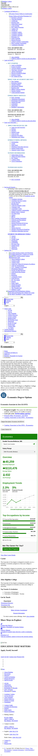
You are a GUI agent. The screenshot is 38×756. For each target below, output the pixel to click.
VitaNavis (14, 247)
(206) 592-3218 (16, 737)
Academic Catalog (16, 32)
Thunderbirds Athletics (23, 291)
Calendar (8, 301)
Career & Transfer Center (18, 205)
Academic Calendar (16, 33)
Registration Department (18, 100)
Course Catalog (12, 316)
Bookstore (14, 275)
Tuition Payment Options (18, 156)
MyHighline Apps (13, 320)
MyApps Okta (15, 244)
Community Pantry (16, 277)
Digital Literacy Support (18, 212)
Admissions (7, 685)
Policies (13, 281)
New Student (15, 81)
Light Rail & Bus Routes (18, 272)
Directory (7, 675)
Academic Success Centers (18, 201)
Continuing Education (17, 45)
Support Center (15, 221)
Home (6, 351)
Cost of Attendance (16, 161)
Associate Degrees (16, 19)
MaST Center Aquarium (25, 294)
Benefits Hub (15, 204)
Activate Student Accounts (18, 68)
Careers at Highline (9, 677)
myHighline (14, 242)
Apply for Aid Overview (18, 127)
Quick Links (7, 308)
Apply (7, 302)
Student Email (15, 245)
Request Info (9, 299)
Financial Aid (8, 686)
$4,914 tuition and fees (22, 413)
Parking (13, 273)
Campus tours (13, 657)
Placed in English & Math (18, 73)
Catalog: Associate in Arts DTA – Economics (18, 417)
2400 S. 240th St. (9, 719)
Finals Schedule (15, 38)
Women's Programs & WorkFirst (20, 229)
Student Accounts (9, 700)
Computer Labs (15, 207)
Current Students (9, 329)
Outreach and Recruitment (18, 220)
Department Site (5, 605)
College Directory (13, 315)
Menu (3, 3)
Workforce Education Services (19, 147)
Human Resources (9, 678)
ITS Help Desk (15, 213)
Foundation (7, 702)
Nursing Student (15, 91)
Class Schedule (12, 313)
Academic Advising (16, 35)
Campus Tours (15, 262)
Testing (14, 691)
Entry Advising (15, 97)
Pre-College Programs (17, 27)
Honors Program (16, 40)
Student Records (16, 102)
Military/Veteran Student (18, 89)
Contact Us (7, 740)
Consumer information (18, 750)
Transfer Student (16, 84)
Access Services (15, 202)
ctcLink (13, 237)
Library (13, 215)
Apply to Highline (16, 65)
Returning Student (16, 83)
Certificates (14, 21)
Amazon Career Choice (17, 150)
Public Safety (15, 283)
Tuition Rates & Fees (17, 155)
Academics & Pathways (11, 11)
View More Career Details (8, 555)
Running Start (15, 22)
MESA (13, 216)
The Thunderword (16, 288)
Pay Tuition (14, 158)
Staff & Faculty (8, 680)
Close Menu (4, 5)
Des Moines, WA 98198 (11, 721)
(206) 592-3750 (13, 734)
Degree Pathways (9, 699)
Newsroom (7, 674)
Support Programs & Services (19, 223)
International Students (10, 331)
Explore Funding (16, 67)
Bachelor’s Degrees (16, 18)
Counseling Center (16, 208)
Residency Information (17, 107)
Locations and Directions (26, 253)
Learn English (15, 25)
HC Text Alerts (15, 280)
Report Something (9, 711)
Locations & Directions (10, 707)
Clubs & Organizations (17, 265)
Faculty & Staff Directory (18, 270)
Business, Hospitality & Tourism (13, 356)
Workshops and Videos (17, 137)
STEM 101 (14, 30)
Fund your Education (10, 122)
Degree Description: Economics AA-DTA (11, 421)
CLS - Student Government (19, 267)
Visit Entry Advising (17, 70)
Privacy (27, 748)
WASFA (13, 130)
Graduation (14, 104)
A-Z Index (11, 328)
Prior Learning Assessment (18, 43)
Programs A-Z (15, 37)
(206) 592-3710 (13, 731)
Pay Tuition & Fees (16, 76)
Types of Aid (15, 134)
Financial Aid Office (17, 135)
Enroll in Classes (16, 75)
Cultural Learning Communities (20, 210)
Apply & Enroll (8, 60)
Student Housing (16, 285)
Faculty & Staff (12, 323)
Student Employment (17, 148)
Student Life (7, 250)
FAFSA (13, 129)
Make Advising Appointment (19, 610)
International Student (17, 86)
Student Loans (15, 132)
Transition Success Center (18, 224)
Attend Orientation (16, 71)
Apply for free (5, 657)
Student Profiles (15, 286)
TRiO (13, 226)
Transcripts (14, 105)
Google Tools (15, 239)
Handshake (14, 241)
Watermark (14, 249)
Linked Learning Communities (19, 41)
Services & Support (9, 187)
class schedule (30, 616)
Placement (7, 691)
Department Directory (17, 269)
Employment (11, 324)
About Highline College (18, 259)
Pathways (7, 354)
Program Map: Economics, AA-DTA (16, 416)
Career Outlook (5, 429)
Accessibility (7, 751)
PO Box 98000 (8, 717)
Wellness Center (15, 289)
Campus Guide (15, 261)
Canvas (13, 236)
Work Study (14, 145)
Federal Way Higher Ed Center (25, 293)
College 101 (14, 29)
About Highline (8, 672)
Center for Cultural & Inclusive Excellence (23, 264)
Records (15, 688)
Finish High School (16, 24)
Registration (7, 688)
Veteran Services (16, 228)
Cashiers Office (15, 159)
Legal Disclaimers (29, 750)
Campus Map (11, 326)
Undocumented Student (17, 92)
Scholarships (14, 142)
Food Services (15, 278)
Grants (13, 143)
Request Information (19, 613)
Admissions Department (18, 99)
